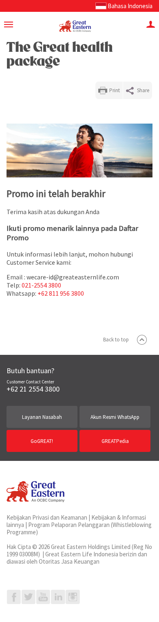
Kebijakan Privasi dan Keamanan (47, 517)
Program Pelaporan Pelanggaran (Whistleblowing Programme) (79, 528)
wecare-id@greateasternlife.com (72, 277)
